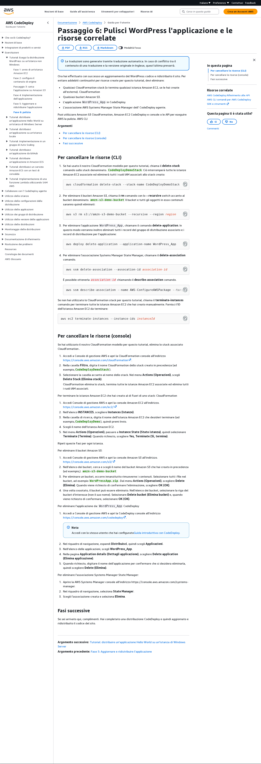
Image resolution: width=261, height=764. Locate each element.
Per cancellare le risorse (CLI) (81, 133)
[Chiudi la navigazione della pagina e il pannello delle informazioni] (254, 60)
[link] (119, 22)
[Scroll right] (155, 11)
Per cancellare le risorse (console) (84, 138)
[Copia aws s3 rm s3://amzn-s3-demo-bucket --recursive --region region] (185, 214)
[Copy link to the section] (55, 157)
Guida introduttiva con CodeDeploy (156, 533)
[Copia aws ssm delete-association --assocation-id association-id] (185, 269)
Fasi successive (73, 143)
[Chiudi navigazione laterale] (47, 23)
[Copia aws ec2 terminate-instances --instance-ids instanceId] (185, 318)
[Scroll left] (42, 11)
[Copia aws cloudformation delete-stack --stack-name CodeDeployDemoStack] (185, 184)
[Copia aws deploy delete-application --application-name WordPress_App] (185, 243)
